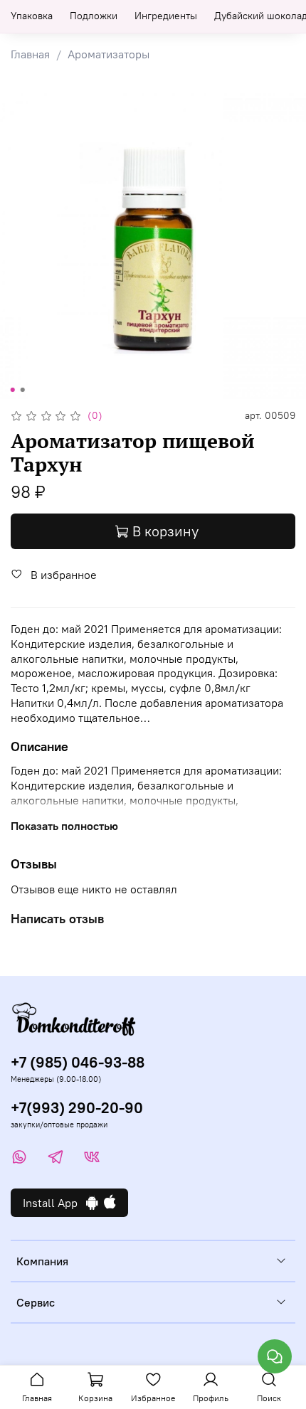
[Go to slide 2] (23, 390)
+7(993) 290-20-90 (77, 1107)
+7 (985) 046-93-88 (77, 1062)
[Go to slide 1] (13, 390)
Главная (30, 54)
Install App (54, 1203)
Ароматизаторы (108, 54)
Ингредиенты (165, 15)
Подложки (93, 15)
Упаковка (32, 15)
